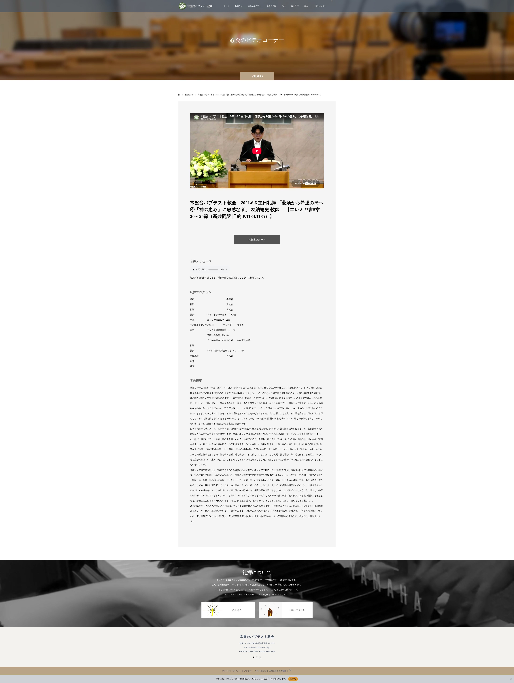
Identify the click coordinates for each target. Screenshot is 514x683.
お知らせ (238, 6)
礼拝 (284, 6)
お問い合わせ (319, 6)
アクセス (248, 671)
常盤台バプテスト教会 (257, 636)
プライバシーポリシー (231, 671)
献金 (306, 6)
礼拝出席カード (257, 239)
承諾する (293, 679)
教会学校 (295, 6)
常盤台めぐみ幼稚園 (277, 671)
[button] (332, 6)
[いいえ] (510, 679)
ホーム (226, 6)
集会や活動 (271, 6)
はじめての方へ (254, 6)
